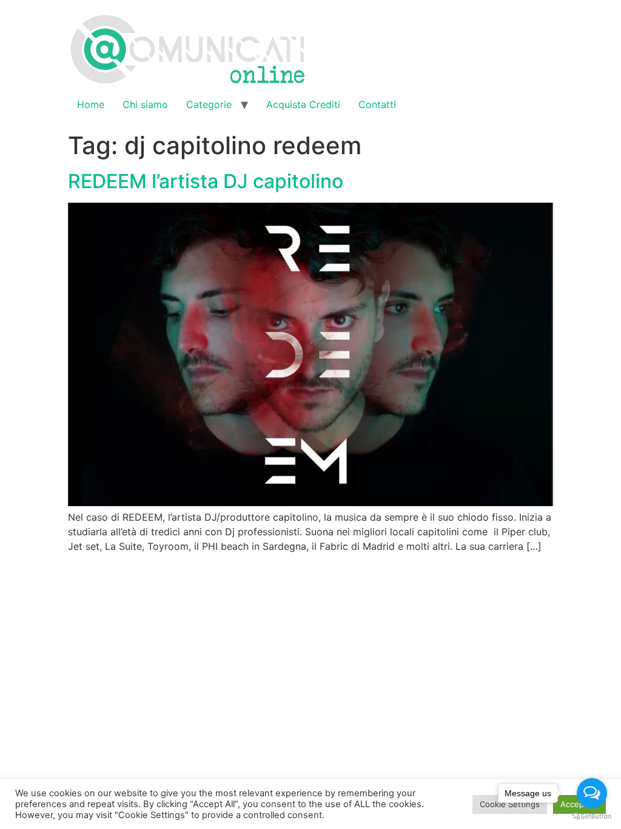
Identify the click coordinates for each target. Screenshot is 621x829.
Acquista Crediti (303, 104)
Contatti (377, 104)
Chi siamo (145, 104)
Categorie (209, 104)
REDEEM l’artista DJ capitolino (205, 181)
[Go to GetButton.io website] (591, 817)
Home (90, 104)
